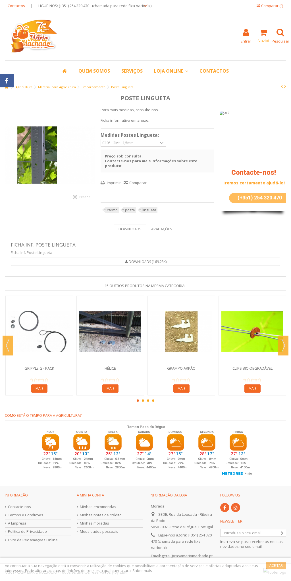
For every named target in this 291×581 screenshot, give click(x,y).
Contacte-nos (19, 506)
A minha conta (90, 495)
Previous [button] (8, 345)
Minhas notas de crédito (101, 515)
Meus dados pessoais (99, 531)
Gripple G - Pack (39, 368)
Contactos (16, 5)
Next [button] (283, 345)
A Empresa (17, 523)
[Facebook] (224, 507)
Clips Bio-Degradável (252, 368)
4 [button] (153, 400)
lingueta (149, 209)
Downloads (130, 228)
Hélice (110, 368)
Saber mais (142, 570)
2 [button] (143, 400)
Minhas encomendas (98, 506)
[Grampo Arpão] (181, 331)
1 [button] (138, 400)
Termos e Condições (25, 515)
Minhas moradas (94, 523)
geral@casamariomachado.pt (187, 555)
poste (130, 209)
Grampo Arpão (181, 368)
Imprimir (113, 182)
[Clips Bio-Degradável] (252, 331)
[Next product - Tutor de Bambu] (285, 86)
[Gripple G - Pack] (39, 331)
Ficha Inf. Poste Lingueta (43, 244)
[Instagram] (235, 507)
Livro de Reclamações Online (33, 540)
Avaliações (161, 228)
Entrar (246, 41)
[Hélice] (110, 331)
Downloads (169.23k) (147, 261)
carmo (112, 209)
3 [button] (148, 400)
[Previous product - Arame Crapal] (282, 86)
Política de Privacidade (27, 531)
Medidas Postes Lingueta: (130, 135)
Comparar (138, 182)
